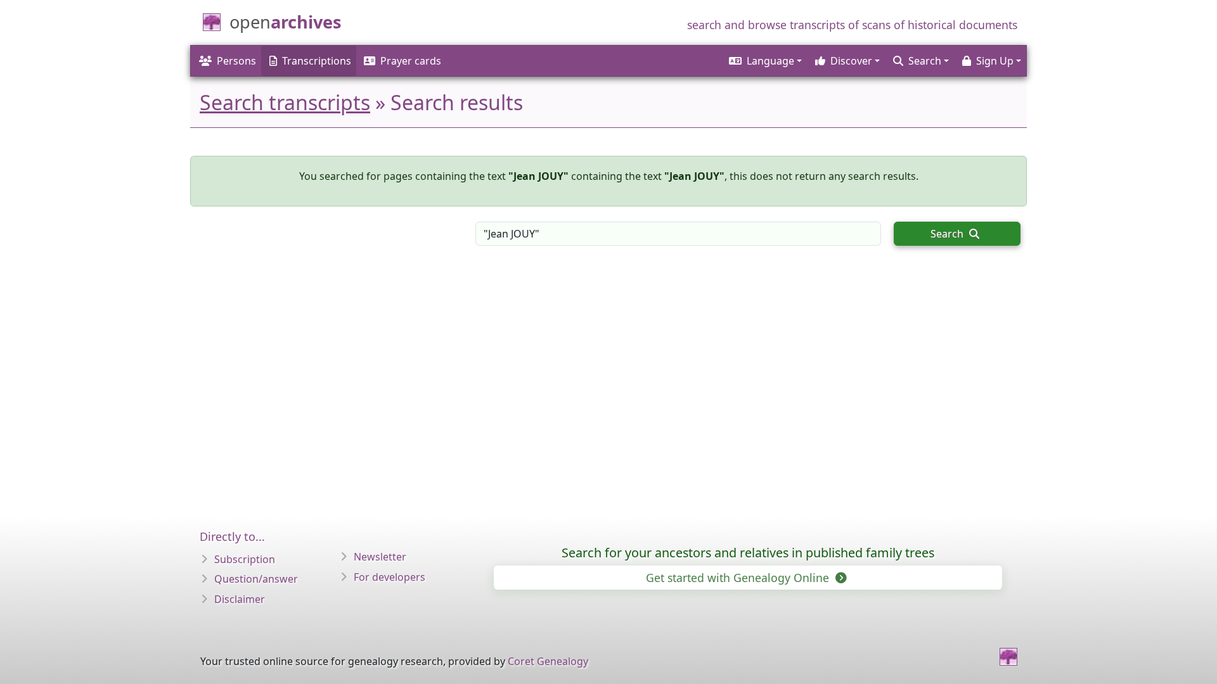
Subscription (244, 559)
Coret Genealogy (548, 661)
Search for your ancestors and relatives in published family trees (748, 552)
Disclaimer (239, 599)
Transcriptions (316, 61)
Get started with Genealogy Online (739, 577)
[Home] (1008, 657)
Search (948, 234)
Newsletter (380, 557)
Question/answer (256, 579)
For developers (389, 577)
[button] (764, 61)
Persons (236, 61)
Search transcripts (285, 102)
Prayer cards (410, 61)
